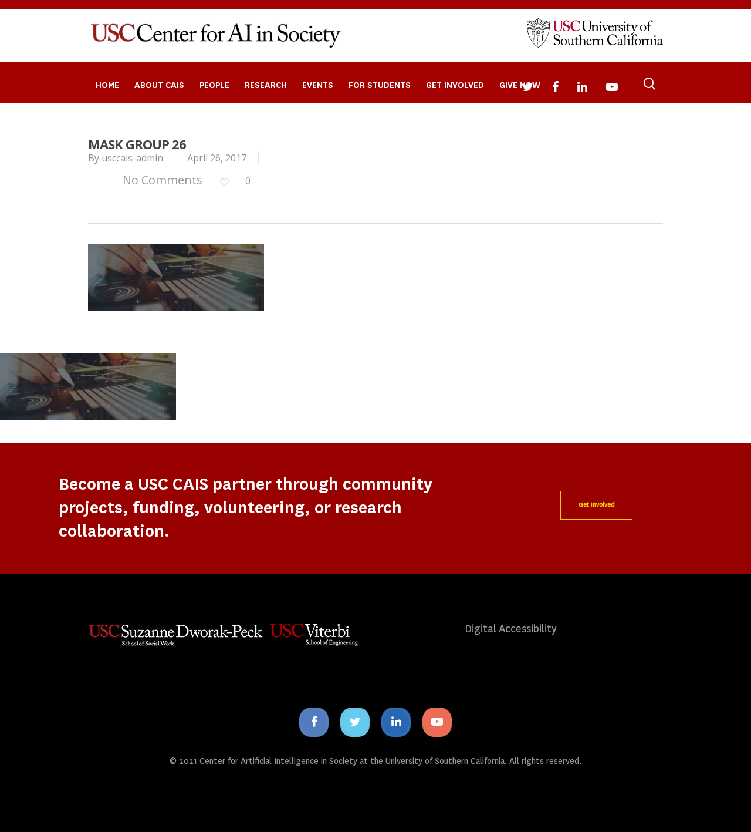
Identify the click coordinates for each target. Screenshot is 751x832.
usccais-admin (132, 157)
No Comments (161, 180)
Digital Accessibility (511, 629)
